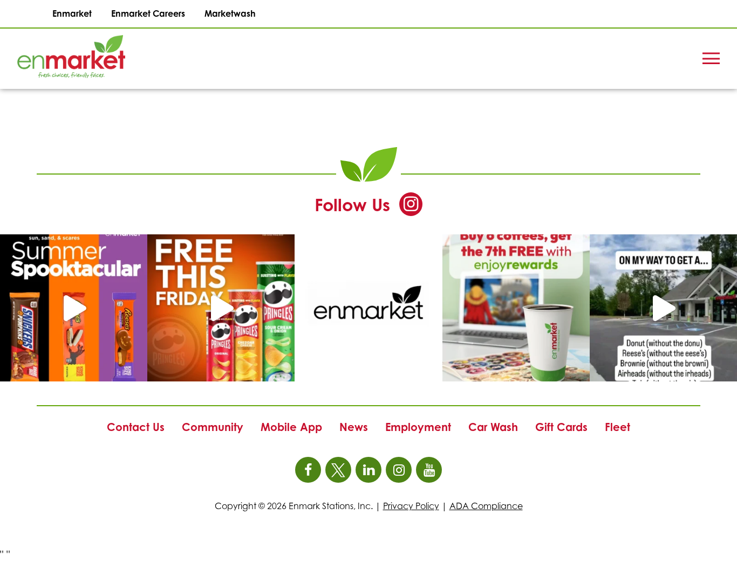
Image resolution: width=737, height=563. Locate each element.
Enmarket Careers (148, 13)
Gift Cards (561, 427)
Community (212, 427)
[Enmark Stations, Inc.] (54, 59)
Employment (418, 427)
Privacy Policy (411, 506)
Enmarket (72, 13)
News (353, 427)
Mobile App (291, 427)
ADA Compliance (486, 506)
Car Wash (493, 427)
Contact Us (136, 427)
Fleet (617, 427)
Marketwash (230, 13)
